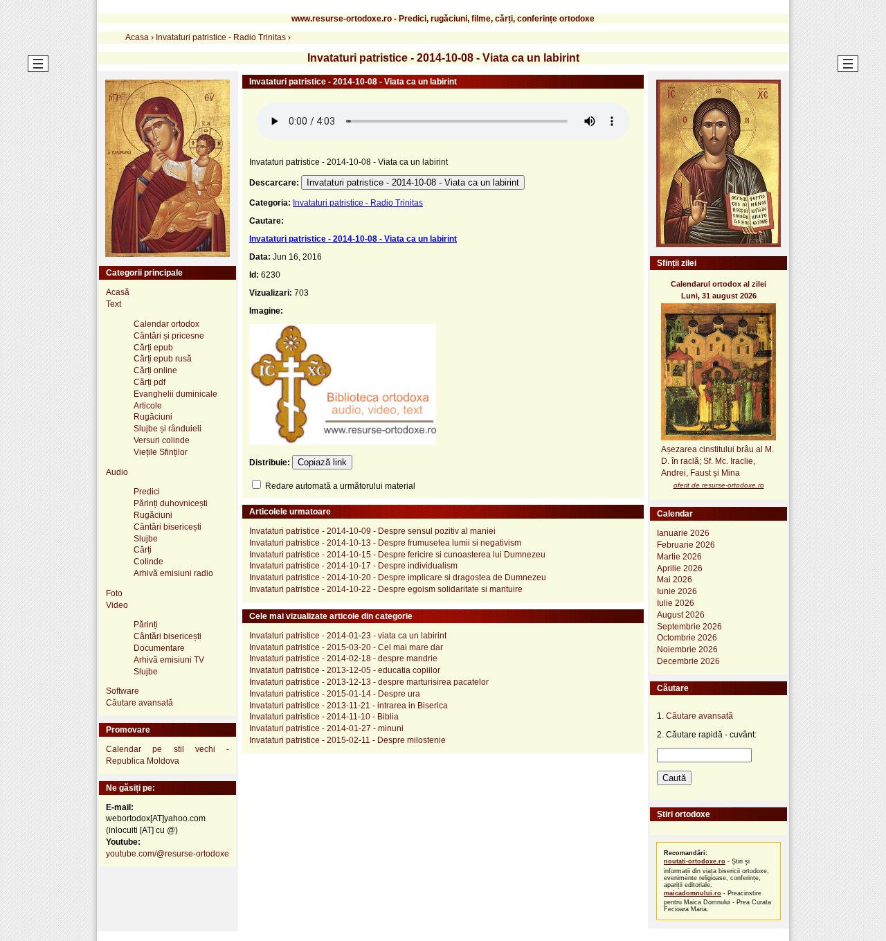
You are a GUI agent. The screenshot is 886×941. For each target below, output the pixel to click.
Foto (114, 593)
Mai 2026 (674, 579)
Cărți (143, 550)
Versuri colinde (162, 440)
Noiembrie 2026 (687, 649)
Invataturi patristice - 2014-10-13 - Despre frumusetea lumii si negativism (385, 543)
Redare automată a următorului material (339, 486)
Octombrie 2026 (687, 638)
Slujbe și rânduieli (167, 428)
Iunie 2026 (677, 591)
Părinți (146, 624)
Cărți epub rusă (163, 359)
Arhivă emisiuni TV (169, 660)
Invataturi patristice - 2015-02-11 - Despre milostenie (347, 740)
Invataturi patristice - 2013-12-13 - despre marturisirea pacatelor (369, 682)
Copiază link (322, 462)
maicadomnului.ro (692, 893)
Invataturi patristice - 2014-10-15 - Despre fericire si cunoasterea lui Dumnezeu (397, 554)
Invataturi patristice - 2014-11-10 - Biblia (324, 717)
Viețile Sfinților (161, 452)
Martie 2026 (679, 557)
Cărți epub (153, 347)
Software (122, 691)
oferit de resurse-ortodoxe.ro (718, 485)
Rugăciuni (153, 417)
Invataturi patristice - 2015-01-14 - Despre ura (334, 694)
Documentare (159, 648)
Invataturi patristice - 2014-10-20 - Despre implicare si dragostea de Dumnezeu (397, 577)
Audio (117, 472)
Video (117, 605)
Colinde (148, 561)
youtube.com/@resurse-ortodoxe (167, 854)
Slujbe (146, 539)
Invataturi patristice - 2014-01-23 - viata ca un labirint (347, 635)
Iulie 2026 (675, 603)
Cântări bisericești (167, 527)
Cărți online (155, 370)
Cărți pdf (149, 382)
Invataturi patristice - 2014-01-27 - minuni (326, 728)
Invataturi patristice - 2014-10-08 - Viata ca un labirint (413, 182)
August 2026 (681, 615)
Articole (148, 406)
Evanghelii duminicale (175, 394)
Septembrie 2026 (689, 626)
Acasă (117, 292)
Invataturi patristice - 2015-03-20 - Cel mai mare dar (346, 647)
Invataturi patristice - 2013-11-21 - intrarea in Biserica (348, 705)
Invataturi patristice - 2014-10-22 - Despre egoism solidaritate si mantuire (386, 589)
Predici (147, 491)
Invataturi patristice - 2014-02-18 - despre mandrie (343, 658)
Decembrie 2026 (688, 661)
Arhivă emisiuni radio (173, 573)
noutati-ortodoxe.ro (694, 861)
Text (113, 304)
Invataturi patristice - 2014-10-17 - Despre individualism (353, 566)
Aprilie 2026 (680, 568)
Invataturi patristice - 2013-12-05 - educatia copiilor (344, 670)
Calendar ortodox (166, 324)
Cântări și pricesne (169, 336)
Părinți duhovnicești (171, 503)
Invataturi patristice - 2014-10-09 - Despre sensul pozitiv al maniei (372, 531)
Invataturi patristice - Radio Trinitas (358, 203)
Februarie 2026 (686, 545)
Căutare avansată (139, 703)
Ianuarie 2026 (683, 533)
